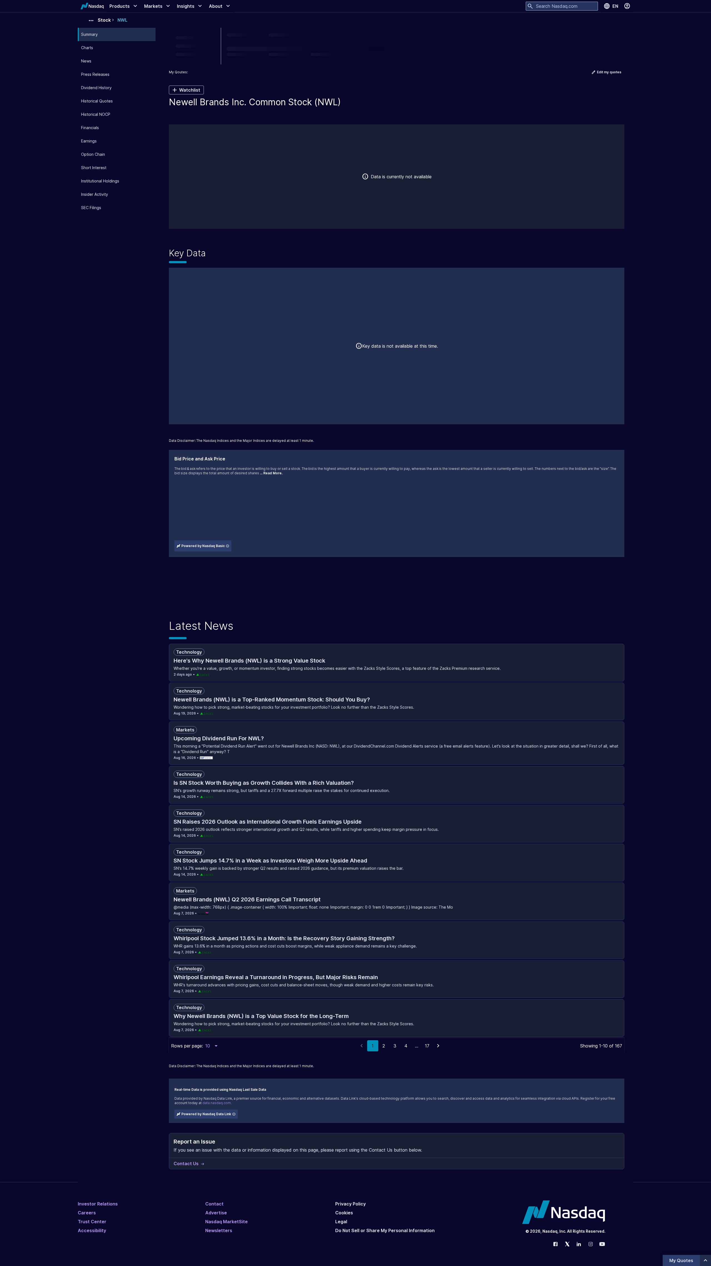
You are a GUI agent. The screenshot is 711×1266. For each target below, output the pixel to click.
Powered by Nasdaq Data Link (206, 1114)
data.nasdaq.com (216, 1103)
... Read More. (271, 473)
